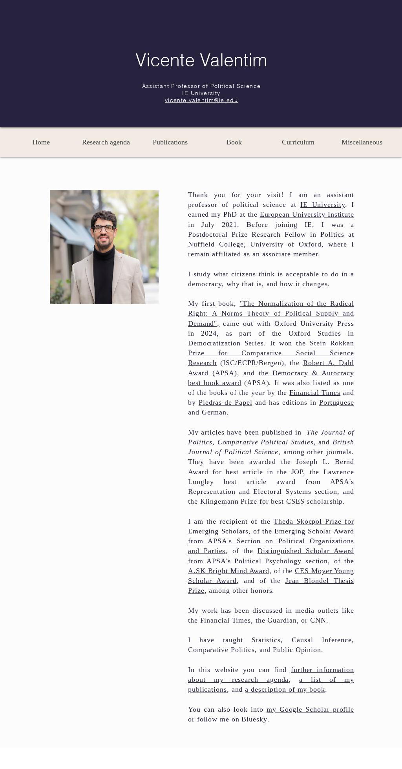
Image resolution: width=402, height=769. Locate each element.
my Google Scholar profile (310, 709)
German (214, 412)
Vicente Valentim (201, 60)
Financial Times (314, 392)
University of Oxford (285, 244)
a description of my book (285, 689)
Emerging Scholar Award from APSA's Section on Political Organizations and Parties (271, 541)
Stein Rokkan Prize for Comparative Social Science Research (271, 353)
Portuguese (336, 402)
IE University (322, 204)
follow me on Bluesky (232, 719)
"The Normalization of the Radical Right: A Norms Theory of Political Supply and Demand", (271, 313)
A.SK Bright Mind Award (228, 571)
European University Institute (307, 214)
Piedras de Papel (225, 402)
